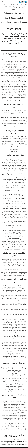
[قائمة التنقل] (2, 2)
